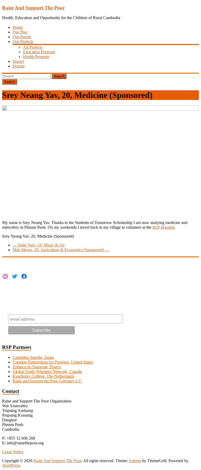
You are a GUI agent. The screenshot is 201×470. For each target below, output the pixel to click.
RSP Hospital (163, 227)
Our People (22, 37)
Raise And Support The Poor (33, 7)
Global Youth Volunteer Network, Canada (47, 371)
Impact (18, 61)
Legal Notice (13, 452)
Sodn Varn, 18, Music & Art (38, 245)
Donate (19, 66)
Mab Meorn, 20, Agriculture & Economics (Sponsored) (61, 250)
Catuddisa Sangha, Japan (33, 357)
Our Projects (23, 41)
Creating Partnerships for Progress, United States (53, 362)
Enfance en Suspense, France (37, 367)
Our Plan (20, 32)
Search (59, 76)
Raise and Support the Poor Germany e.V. (47, 381)
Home (18, 27)
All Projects (32, 47)
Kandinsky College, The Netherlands (43, 376)
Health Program (36, 56)
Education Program (39, 52)
